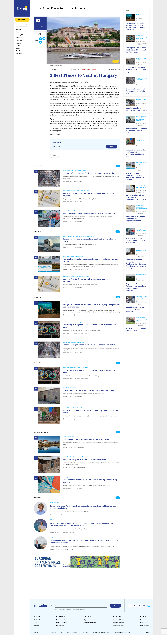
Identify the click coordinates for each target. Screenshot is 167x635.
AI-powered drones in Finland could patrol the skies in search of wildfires (136, 287)
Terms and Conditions (71, 632)
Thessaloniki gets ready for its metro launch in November (89, 173)
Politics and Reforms (61, 622)
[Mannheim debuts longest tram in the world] (130, 102)
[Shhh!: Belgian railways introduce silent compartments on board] (130, 188)
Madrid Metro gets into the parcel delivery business (135, 309)
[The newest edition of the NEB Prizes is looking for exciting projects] (49, 484)
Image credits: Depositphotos (122, 632)
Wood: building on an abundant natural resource (84, 459)
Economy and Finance (62, 620)
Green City (19, 40)
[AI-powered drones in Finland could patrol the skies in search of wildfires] (130, 277)
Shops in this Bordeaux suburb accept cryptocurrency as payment (88, 194)
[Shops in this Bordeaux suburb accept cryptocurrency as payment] (49, 198)
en (38, 20)
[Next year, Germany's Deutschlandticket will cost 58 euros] (49, 218)
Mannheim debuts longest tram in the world (136, 109)
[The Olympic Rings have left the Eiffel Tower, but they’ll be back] (49, 329)
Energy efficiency (145, 625)
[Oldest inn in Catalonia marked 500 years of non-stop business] (49, 395)
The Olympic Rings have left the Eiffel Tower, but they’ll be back (89, 326)
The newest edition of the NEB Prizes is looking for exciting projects (90, 480)
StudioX (148, 632)
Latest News (19, 29)
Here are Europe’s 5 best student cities (136, 329)
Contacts (36, 625)
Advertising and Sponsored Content (101, 632)
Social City (19, 43)
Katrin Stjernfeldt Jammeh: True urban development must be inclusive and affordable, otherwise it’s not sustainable (81, 524)
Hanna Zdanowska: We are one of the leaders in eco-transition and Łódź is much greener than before (83, 507)
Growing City (20, 35)
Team (35, 622)
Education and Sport (118, 622)
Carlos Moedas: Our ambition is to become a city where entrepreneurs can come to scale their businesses (84, 541)
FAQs (61, 632)
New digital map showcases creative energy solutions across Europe (90, 260)
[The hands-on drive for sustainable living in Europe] (49, 444)
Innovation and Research (90, 622)
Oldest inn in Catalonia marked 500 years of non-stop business (90, 390)
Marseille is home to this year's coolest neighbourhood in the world (90, 411)
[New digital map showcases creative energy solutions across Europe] (49, 264)
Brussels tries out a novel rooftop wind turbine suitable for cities (89, 240)
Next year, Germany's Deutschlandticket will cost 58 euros (89, 213)
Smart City (19, 37)
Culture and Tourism (40, 25)
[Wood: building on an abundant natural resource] (49, 464)
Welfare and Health (118, 625)
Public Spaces (144, 622)
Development (60, 625)
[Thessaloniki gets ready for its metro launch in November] (49, 178)
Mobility (142, 620)
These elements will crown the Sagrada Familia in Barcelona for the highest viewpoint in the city (136, 264)
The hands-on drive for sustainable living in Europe (86, 439)
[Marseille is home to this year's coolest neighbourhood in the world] (49, 415)
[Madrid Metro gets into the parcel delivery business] (130, 299)
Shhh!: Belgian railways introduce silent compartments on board (136, 197)
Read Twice (19, 46)
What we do (37, 620)
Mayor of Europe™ (18, 49)
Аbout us (18, 32)
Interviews (19, 53)
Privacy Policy (84, 632)
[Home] (34, 8)
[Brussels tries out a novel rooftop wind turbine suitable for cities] (49, 244)
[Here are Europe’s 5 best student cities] (130, 320)
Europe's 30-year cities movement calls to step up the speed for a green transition (91, 305)
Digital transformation (90, 620)
